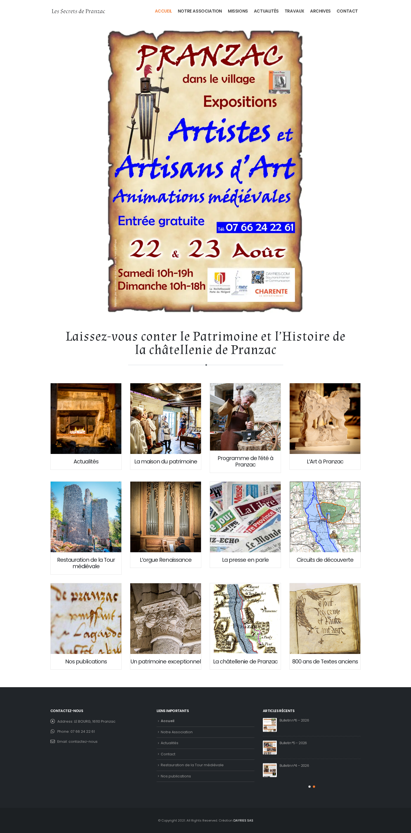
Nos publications (176, 776)
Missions (238, 11)
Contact (347, 11)
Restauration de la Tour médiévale (192, 765)
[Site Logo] (78, 11)
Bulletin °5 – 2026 (293, 743)
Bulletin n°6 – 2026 (294, 720)
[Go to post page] (270, 725)
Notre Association (200, 11)
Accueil (163, 11)
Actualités (266, 11)
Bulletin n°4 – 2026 (294, 765)
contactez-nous (83, 741)
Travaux (294, 11)
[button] (309, 786)
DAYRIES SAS (243, 820)
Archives (320, 11)
